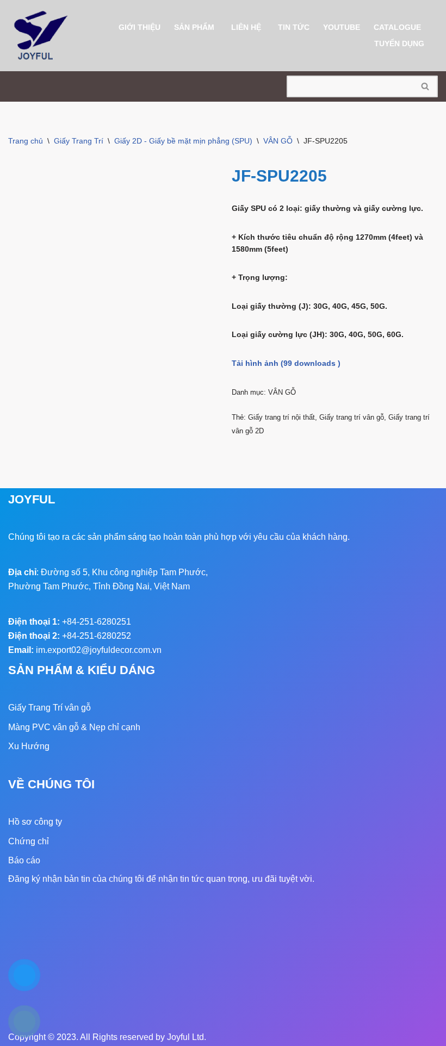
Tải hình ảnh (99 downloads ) (286, 363)
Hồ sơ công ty (35, 821)
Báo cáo (24, 860)
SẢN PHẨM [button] (194, 27)
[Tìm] (425, 86)
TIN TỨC (293, 27)
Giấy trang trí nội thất (281, 417)
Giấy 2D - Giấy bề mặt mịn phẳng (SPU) (183, 140)
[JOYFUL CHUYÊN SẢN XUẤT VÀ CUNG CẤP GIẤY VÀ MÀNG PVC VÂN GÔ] (40, 36)
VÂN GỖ (278, 140)
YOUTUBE (341, 27)
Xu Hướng (28, 746)
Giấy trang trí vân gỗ (351, 417)
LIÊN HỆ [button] (246, 27)
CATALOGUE (397, 27)
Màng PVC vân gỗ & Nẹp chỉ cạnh (74, 727)
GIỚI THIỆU (139, 27)
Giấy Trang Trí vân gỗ (49, 707)
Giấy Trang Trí (78, 140)
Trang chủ (25, 140)
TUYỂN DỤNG (399, 43)
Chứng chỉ (28, 841)
